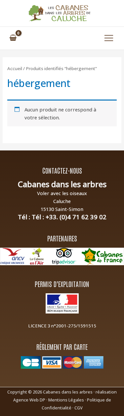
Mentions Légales (66, 400)
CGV (78, 408)
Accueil (14, 68)
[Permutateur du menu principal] (108, 38)
